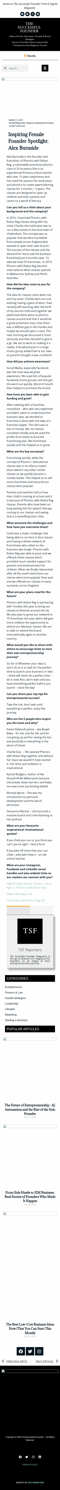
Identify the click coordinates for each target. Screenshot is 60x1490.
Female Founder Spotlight (40, 123)
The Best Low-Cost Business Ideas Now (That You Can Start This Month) (30, 1328)
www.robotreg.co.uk (19, 894)
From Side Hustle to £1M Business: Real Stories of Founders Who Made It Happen (30, 1196)
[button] (45, 68)
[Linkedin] (40, 1457)
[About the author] (18, 910)
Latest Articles (17, 126)
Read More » (30, 1123)
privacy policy (30, 1465)
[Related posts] (41, 910)
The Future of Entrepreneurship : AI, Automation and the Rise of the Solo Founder (30, 1109)
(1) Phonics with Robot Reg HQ (26, 900)
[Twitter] (30, 1351)
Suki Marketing (36, 1482)
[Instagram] (39, 1351)
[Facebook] (21, 1351)
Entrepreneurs (17, 123)
